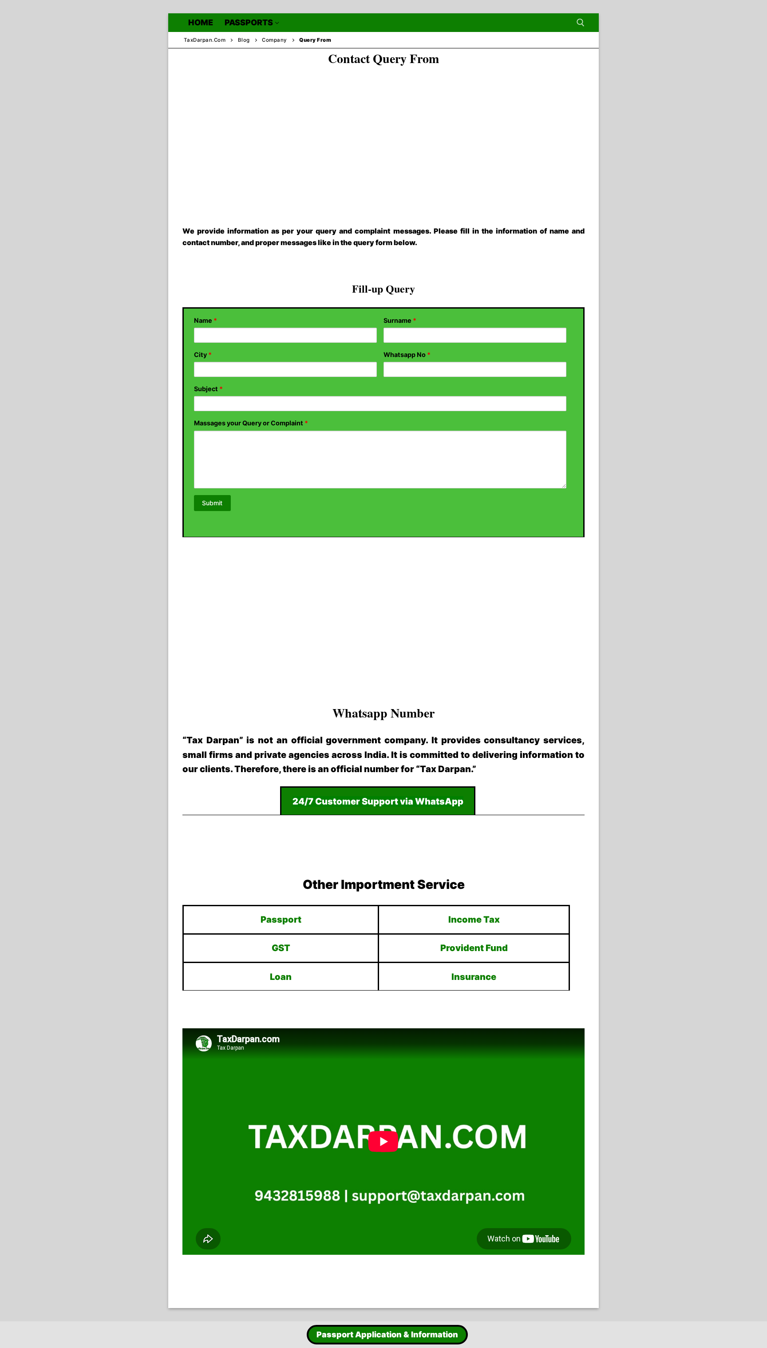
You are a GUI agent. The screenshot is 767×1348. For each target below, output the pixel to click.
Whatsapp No (407, 354)
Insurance (473, 976)
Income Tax (474, 919)
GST (281, 948)
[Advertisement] (383, 138)
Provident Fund (474, 948)
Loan (281, 976)
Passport (281, 919)
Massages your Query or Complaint (251, 423)
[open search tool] (581, 23)
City (203, 354)
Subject (208, 389)
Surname (400, 320)
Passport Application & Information (387, 1334)
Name (205, 320)
